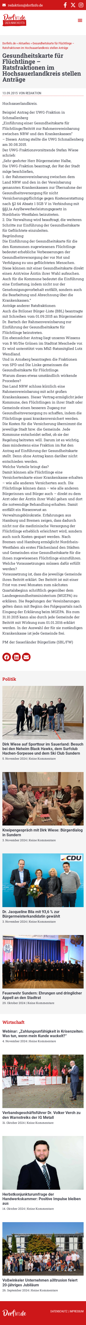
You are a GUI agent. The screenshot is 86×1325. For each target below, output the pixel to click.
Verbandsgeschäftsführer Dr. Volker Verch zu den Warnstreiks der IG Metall (41, 1115)
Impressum (77, 1311)
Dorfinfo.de (9, 43)
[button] (80, 20)
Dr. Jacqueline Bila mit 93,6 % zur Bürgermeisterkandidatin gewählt (31, 914)
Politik (9, 679)
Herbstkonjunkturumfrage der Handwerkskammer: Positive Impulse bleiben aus (41, 1199)
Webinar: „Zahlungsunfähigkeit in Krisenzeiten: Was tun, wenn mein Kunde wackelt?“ (43, 1033)
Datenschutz (58, 1311)
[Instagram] (81, 5)
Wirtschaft (13, 1022)
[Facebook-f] (65, 5)
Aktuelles (24, 43)
